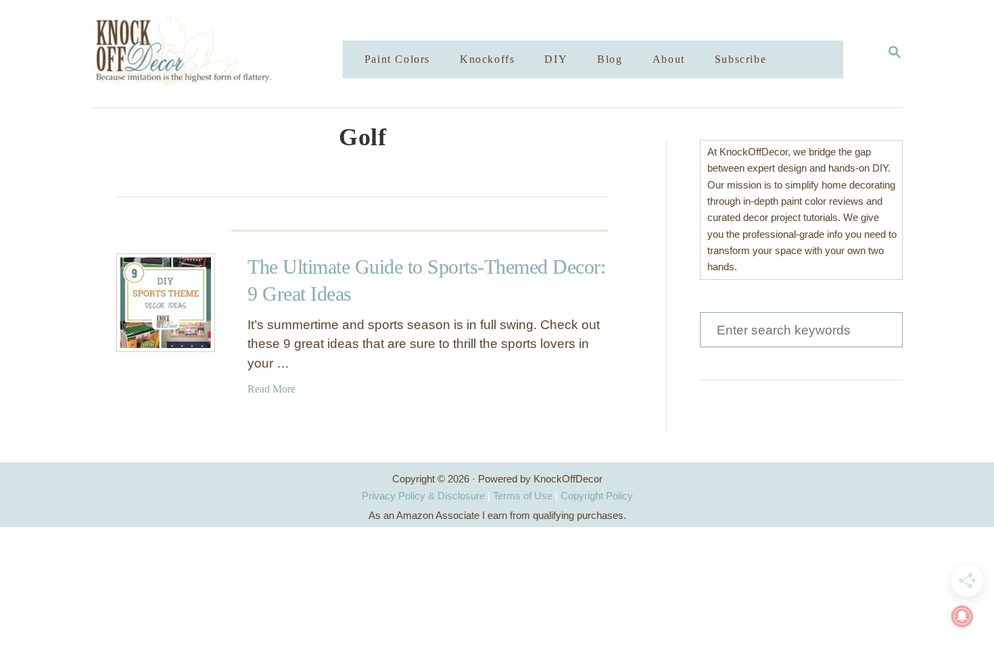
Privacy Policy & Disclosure (423, 495)
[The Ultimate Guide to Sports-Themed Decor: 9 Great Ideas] (165, 302)
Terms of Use (522, 495)
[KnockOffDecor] (227, 53)
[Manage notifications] (962, 616)
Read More (271, 389)
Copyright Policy (597, 495)
